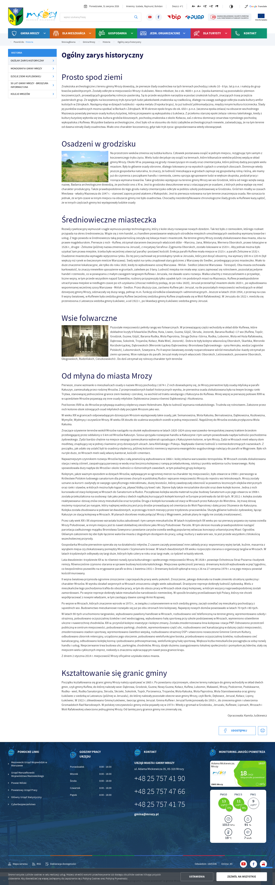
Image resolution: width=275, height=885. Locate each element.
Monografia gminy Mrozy (26, 68)
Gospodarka (117, 33)
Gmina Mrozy (30, 33)
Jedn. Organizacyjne (165, 33)
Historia (29, 41)
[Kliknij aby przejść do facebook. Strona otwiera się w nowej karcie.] (158, 17)
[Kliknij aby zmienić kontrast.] (231, 6)
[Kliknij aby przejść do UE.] (261, 17)
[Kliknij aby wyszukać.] (136, 17)
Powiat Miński (18, 783)
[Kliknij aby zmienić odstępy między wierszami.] (205, 6)
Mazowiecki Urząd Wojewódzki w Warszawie (29, 764)
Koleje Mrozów (20, 94)
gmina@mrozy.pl (146, 814)
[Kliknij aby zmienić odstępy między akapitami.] (217, 6)
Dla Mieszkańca (73, 33)
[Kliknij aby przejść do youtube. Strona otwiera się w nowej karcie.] (149, 17)
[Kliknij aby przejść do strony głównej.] (34, 17)
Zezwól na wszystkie (241, 876)
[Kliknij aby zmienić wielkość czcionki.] (193, 6)
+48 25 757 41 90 (159, 778)
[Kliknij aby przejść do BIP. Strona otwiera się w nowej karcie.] (174, 17)
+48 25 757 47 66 (159, 791)
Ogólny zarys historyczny (27, 60)
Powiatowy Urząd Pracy (24, 790)
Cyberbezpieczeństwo (23, 804)
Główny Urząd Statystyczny (26, 797)
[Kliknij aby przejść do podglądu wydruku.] (262, 730)
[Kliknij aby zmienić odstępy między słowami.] (211, 6)
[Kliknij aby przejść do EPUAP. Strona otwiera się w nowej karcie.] (194, 17)
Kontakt (250, 33)
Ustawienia (197, 876)
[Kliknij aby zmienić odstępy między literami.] (199, 6)
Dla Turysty (212, 33)
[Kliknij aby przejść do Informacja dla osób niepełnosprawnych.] (246, 6)
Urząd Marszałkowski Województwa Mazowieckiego (27, 774)
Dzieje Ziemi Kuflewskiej (26, 76)
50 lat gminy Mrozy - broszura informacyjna (29, 85)
